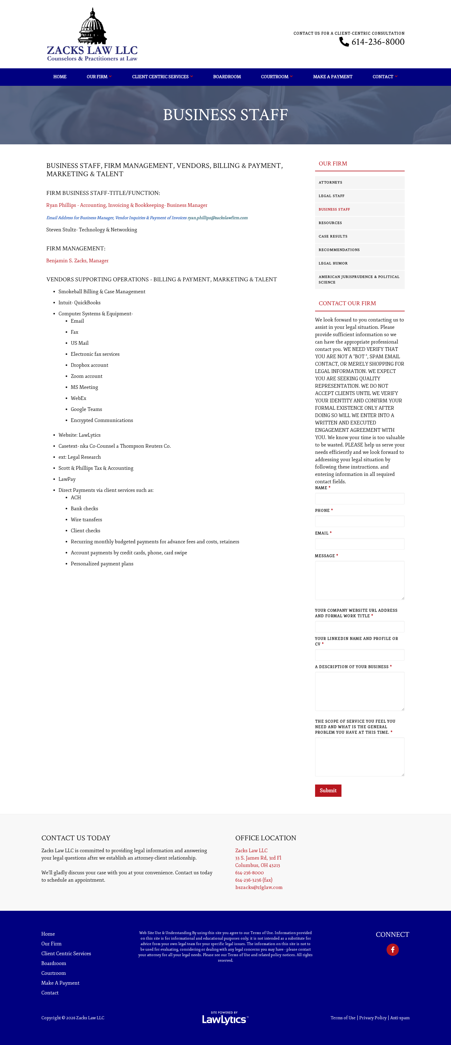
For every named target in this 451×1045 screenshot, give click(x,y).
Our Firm (97, 76)
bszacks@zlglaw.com (259, 887)
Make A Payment (333, 76)
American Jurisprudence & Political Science (359, 280)
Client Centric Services (160, 76)
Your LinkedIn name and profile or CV (356, 641)
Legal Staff (332, 196)
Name (323, 488)
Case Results (333, 236)
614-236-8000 (378, 42)
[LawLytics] (225, 1018)
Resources (330, 223)
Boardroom (227, 76)
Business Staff (334, 209)
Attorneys (330, 182)
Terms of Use (343, 1017)
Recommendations (339, 250)
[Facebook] (393, 950)
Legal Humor (333, 263)
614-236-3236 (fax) (253, 880)
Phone (324, 510)
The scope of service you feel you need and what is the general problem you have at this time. (355, 727)
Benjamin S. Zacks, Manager (77, 261)
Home (60, 76)
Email (323, 533)
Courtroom (274, 76)
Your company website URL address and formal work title (356, 613)
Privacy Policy (373, 1017)
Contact (383, 76)
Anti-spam (400, 1017)
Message (326, 556)
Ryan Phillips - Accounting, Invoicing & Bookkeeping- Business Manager (126, 205)
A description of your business (353, 667)
